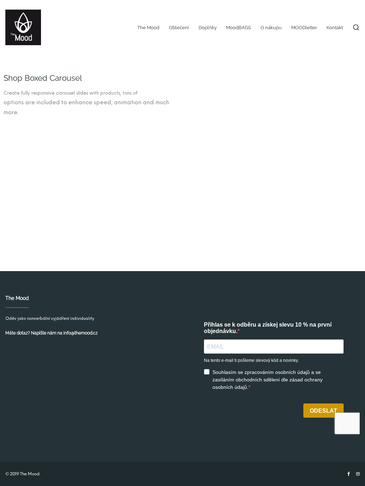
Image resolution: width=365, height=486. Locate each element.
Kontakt (335, 27)
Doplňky (208, 27)
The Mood (148, 27)
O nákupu (271, 27)
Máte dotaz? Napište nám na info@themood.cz (51, 333)
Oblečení (179, 27)
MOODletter (304, 27)
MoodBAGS (238, 27)
